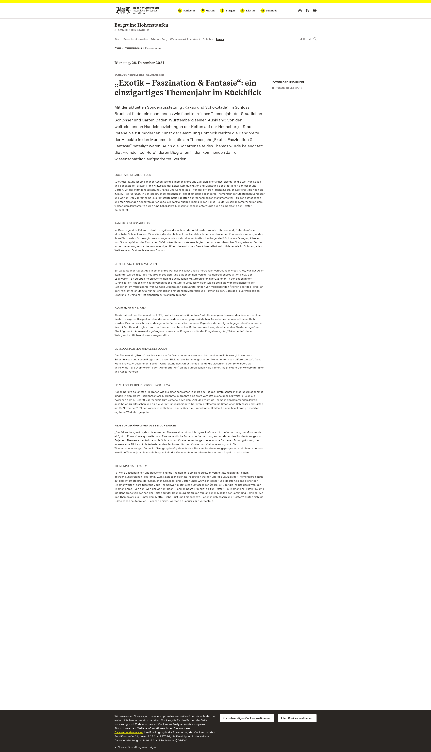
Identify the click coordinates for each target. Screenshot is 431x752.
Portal (307, 39)
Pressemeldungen (133, 48)
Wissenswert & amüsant (185, 39)
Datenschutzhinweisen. (128, 732)
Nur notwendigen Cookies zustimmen (246, 718)
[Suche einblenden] (315, 39)
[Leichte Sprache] (300, 10)
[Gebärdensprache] (307, 10)
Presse (220, 39)
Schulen (208, 39)
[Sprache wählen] (315, 10)
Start (117, 39)
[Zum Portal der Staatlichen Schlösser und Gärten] (136, 10)
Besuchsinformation (135, 39)
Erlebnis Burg (159, 39)
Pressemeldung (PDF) (288, 87)
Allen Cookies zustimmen (296, 718)
